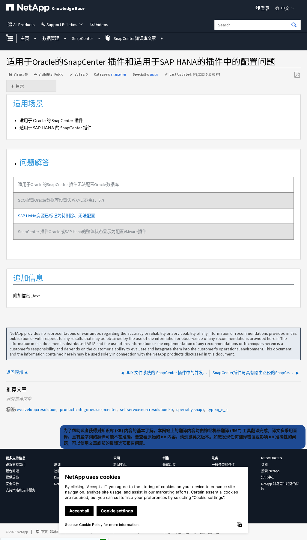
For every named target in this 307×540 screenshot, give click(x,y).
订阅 (264, 464)
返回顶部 (14, 372)
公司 (116, 458)
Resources (271, 458)
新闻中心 (120, 464)
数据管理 (51, 38)
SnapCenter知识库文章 (135, 38)
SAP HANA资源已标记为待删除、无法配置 (56, 215)
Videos (102, 24)
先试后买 (169, 464)
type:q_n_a (217, 409)
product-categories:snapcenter (88, 409)
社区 (57, 471)
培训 (57, 464)
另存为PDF (297, 75)
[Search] (294, 25)
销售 (165, 458)
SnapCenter (83, 38)
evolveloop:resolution (36, 409)
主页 (25, 38)
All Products (24, 24)
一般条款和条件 (223, 464)
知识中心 (267, 477)
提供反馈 (12, 477)
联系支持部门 (15, 464)
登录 (265, 8)
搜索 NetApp (270, 471)
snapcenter (118, 74)
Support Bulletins (61, 24)
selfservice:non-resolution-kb (146, 409)
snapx (154, 74)
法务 (215, 458)
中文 (285, 8)
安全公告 (12, 484)
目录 (20, 86)
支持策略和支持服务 (20, 490)
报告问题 (12, 471)
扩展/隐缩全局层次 (13, 38)
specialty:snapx (190, 409)
